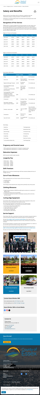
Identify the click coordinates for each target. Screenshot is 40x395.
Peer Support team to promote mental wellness (16, 219)
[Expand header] (38, 2)
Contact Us (5, 374)
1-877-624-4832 (9, 326)
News (4, 373)
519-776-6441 (17, 301)
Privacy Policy (30, 389)
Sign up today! (7, 342)
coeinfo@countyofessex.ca (10, 328)
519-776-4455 (8, 327)
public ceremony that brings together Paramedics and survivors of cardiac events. (19, 227)
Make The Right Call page (19, 303)
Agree (3, 392)
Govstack (8, 384)
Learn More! (11, 270)
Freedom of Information (8, 376)
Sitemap (4, 377)
